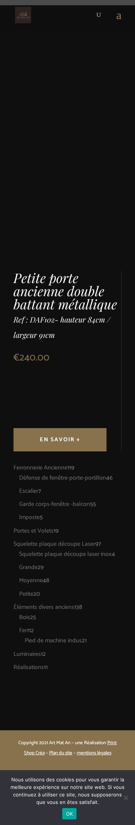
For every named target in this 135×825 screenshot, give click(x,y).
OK (69, 814)
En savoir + (60, 439)
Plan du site (60, 753)
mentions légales (94, 753)
